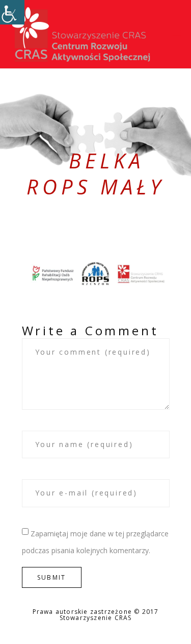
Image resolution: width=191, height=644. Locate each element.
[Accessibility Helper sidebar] (12, 12)
